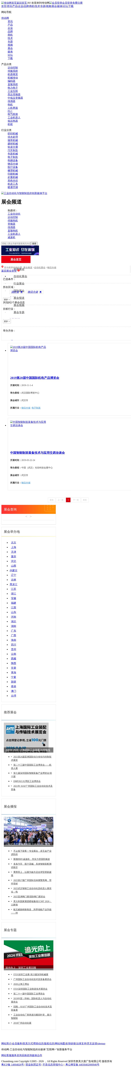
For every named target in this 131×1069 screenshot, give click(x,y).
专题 (43, 6)
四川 (13, 644)
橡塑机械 (13, 170)
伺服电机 (13, 220)
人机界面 (13, 108)
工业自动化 (14, 213)
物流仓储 (13, 163)
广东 (13, 630)
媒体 (59, 6)
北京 (13, 542)
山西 (13, 565)
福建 (13, 603)
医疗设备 (13, 167)
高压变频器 (14, 94)
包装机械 (13, 153)
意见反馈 (92, 1043)
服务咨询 (17, 1055)
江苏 (13, 589)
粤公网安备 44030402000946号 (82, 1064)
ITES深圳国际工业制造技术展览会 (30, 989)
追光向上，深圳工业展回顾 (20, 967)
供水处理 (13, 137)
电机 (10, 104)
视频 (48, 6)
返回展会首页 (9, 270)
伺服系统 (13, 71)
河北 (13, 561)
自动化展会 (20, 276)
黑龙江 (13, 584)
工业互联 (13, 91)
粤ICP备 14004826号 (12, 1064)
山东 (13, 612)
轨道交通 (13, 147)
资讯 (9, 6)
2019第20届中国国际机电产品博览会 (34, 377)
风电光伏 (13, 180)
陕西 (13, 663)
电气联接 (13, 114)
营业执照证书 (33, 1064)
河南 (13, 616)
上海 (13, 547)
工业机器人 (14, 117)
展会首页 (16, 259)
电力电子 (13, 87)
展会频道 (27, 267)
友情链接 (71, 1043)
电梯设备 (13, 160)
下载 (70, 6)
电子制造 (13, 157)
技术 (37, 6)
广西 (13, 635)
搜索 (34, 243)
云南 (13, 654)
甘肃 (13, 667)
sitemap (101, 1043)
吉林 (13, 579)
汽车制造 (13, 150)
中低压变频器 (15, 97)
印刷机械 (13, 173)
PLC (10, 111)
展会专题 (19, 312)
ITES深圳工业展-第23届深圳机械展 (30, 974)
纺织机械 (13, 133)
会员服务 (17, 1043)
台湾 (13, 695)
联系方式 (28, 1043)
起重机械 (13, 177)
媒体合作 (37, 1055)
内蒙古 (13, 570)
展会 (54, 6)
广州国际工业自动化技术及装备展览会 (32, 979)
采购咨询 (27, 1055)
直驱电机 (13, 230)
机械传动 (13, 77)
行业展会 (19, 283)
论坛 (65, 6)
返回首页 (22, 2)
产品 (15, 6)
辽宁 (13, 575)
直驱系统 (13, 84)
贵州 (13, 649)
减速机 (11, 237)
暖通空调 (13, 187)
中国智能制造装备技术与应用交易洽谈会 (37, 452)
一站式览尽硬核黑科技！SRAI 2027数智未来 (27, 845)
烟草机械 (13, 140)
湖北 (13, 621)
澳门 (13, 691)
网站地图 (60, 1043)
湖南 (13, 626)
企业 (20, 6)
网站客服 (6, 1055)
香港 (13, 686)
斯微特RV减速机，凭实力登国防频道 (31, 859)
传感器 (11, 101)
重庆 (13, 556)
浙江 (13, 593)
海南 (13, 640)
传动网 (5, 18)
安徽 (13, 598)
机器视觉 (13, 74)
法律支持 (81, 1043)
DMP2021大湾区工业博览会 (27, 781)
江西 (13, 607)
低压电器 (13, 121)
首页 (3, 6)
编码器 (11, 81)
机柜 (10, 124)
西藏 (13, 658)
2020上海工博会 (21, 984)
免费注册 (77, 2)
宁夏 (13, 677)
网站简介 (6, 1043)
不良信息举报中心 (53, 1064)
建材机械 (13, 143)
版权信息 (49, 1043)
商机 (31, 6)
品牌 (26, 6)
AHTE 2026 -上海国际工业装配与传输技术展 (27, 751)
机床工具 (13, 184)
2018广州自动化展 (22, 1023)
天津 (13, 551)
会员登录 (67, 2)
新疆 (13, 681)
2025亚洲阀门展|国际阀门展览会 (29, 896)
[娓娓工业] (20, 254)
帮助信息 (38, 1043)
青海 (13, 672)
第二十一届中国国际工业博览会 (29, 994)
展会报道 (19, 297)
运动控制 (13, 67)
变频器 (11, 224)
